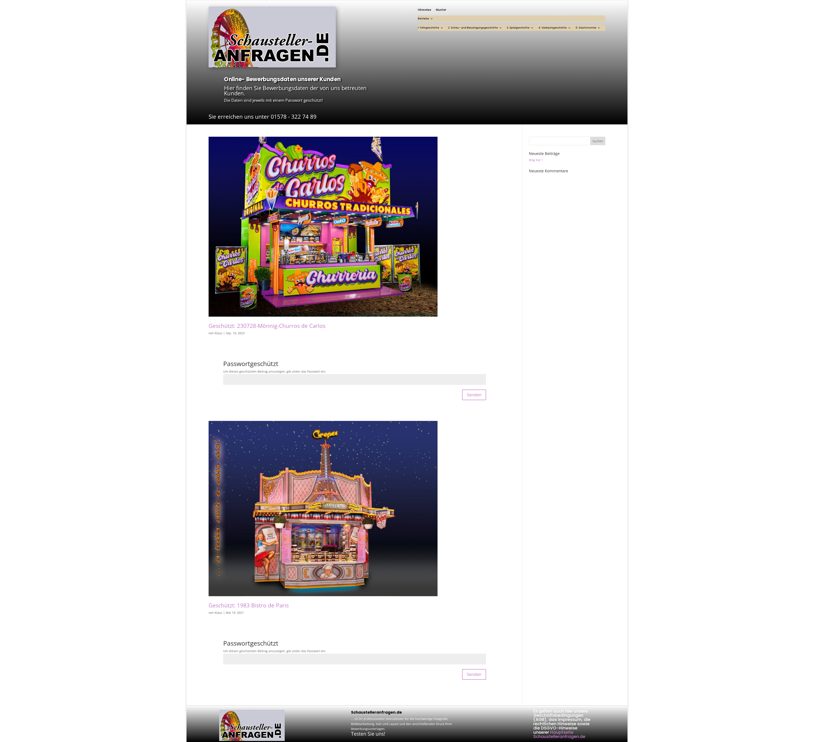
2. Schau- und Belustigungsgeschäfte (473, 27)
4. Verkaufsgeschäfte (552, 27)
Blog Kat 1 (536, 160)
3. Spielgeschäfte (518, 27)
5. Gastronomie (586, 27)
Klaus (218, 333)
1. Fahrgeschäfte (428, 27)
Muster (441, 10)
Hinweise (424, 10)
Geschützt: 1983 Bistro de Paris (249, 605)
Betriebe (423, 18)
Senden (474, 395)
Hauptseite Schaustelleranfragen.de (559, 734)
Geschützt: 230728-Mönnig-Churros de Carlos (267, 326)
